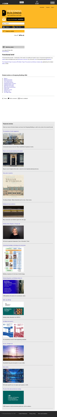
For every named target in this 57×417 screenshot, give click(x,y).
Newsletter (42, 7)
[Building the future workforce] (13, 217)
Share (5, 98)
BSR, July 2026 (6, 299)
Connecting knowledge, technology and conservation (14, 245)
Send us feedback (24, 98)
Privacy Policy (32, 413)
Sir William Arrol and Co (8, 321)
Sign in (52, 7)
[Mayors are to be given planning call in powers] (13, 166)
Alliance (5, 78)
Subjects (7, 27)
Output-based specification (9, 87)
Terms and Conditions (42, 413)
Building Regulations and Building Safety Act (12, 278)
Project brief (6, 88)
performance (20, 59)
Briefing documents (8, 79)
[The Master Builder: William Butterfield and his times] (13, 197)
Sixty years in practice (8, 173)
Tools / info (18, 27)
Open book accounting (9, 86)
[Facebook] (18, 35)
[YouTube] (23, 35)
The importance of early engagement (11, 131)
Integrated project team (9, 84)
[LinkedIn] (21, 35)
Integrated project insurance (10, 83)
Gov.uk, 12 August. (7, 343)
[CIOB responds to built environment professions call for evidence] (13, 403)
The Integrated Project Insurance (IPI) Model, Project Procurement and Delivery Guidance (21, 62)
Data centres (5, 367)
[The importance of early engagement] (13, 144)
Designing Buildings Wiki (20, 75)
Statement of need (8, 89)
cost (35, 59)
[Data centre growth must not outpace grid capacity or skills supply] (13, 382)
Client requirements (8, 81)
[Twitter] (20, 35)
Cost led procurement (8, 82)
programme (48, 59)
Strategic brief (7, 91)
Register (48, 7)
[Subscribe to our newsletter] (13, 20)
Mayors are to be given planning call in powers (13, 151)
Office (3, 63)
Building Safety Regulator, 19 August (11, 223)
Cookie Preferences (23, 413)
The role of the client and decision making (12, 389)
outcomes (25, 59)
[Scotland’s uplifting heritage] (13, 337)
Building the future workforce (9, 204)
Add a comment (13, 98)
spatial (3, 59)
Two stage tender (7, 92)
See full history (5, 51)
